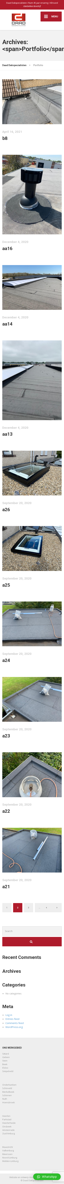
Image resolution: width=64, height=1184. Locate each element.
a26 (6, 509)
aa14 (7, 324)
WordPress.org (14, 1027)
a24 (6, 660)
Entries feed (12, 1018)
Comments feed (14, 1023)
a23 (6, 736)
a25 (6, 585)
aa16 (7, 248)
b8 (5, 138)
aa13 (7, 434)
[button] (47, 1176)
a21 (6, 886)
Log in (8, 1015)
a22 (6, 811)
